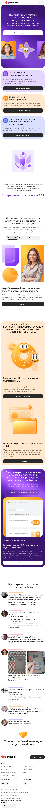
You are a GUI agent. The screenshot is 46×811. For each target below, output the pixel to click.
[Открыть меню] (2, 2)
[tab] (12, 238)
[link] (12, 767)
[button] (23, 32)
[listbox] (41, 2)
